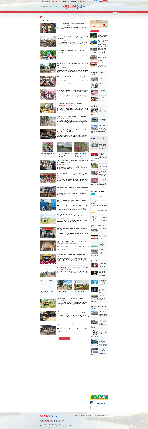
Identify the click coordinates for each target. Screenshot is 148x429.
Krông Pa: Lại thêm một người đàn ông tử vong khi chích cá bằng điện (81, 155)
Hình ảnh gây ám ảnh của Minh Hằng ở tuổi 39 (102, 290)
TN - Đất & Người (60, 300)
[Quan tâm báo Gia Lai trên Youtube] (99, 1)
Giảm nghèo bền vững (61, 93)
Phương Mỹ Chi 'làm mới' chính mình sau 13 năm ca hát (103, 282)
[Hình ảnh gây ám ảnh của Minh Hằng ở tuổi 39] (94, 289)
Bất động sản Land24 (100, 406)
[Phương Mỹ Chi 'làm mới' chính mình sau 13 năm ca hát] (94, 282)
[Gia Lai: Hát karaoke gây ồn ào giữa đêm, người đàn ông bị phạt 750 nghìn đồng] (48, 134)
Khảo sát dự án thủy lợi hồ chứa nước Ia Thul (47, 292)
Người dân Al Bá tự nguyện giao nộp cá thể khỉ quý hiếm (103, 173)
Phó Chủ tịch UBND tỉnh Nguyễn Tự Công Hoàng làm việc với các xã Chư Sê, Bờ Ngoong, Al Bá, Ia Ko (99, 157)
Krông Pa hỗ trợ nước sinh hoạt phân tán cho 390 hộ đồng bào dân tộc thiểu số (72, 201)
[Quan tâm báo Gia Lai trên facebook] (94, 1)
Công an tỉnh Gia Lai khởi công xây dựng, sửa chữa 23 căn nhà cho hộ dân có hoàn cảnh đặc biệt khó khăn (72, 91)
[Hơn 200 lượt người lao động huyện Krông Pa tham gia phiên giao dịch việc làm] (48, 165)
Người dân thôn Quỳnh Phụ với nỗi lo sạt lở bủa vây (71, 116)
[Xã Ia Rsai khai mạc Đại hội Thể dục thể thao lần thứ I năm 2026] (48, 55)
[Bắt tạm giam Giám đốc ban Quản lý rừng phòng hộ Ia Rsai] (48, 68)
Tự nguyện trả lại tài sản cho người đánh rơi (71, 23)
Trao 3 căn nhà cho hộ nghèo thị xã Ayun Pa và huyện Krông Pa (72, 229)
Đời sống (59, 40)
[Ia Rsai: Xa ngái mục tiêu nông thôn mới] (64, 285)
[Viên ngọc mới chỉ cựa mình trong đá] (94, 244)
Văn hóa (93, 12)
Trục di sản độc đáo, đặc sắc (102, 229)
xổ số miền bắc (93, 406)
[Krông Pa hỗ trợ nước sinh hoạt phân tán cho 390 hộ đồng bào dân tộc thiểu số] (48, 204)
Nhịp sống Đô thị (60, 269)
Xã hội (102, 12)
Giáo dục (73, 12)
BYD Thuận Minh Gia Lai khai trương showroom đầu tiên (98, 351)
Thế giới (49, 12)
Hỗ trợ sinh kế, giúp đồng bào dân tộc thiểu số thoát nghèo (103, 165)
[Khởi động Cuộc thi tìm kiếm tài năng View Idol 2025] (94, 237)
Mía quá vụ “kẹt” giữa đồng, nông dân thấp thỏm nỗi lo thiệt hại (72, 37)
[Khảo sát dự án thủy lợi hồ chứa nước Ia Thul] (47, 285)
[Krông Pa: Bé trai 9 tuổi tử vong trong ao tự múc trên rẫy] (48, 219)
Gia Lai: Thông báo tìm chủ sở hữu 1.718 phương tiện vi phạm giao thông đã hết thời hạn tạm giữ (99, 324)
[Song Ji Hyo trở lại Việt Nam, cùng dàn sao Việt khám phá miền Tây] (94, 297)
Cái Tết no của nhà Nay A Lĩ (65, 325)
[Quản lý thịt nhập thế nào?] (94, 92)
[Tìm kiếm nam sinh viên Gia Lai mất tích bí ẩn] (47, 147)
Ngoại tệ (93, 203)
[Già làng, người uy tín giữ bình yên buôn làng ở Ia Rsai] (48, 81)
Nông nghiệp (59, 245)
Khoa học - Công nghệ (86, 12)
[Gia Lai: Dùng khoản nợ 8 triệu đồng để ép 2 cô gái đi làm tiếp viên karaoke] (93, 42)
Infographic (81, 1)
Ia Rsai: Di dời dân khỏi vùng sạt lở (80, 292)
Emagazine (74, 1)
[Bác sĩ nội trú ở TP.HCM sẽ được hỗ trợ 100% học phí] (94, 119)
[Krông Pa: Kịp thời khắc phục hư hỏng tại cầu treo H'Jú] (48, 272)
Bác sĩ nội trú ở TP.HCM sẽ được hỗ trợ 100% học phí (103, 120)
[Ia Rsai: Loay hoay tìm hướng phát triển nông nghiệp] (48, 316)
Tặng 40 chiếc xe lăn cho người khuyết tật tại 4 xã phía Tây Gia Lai (99, 147)
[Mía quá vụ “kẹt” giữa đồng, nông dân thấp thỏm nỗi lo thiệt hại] (48, 41)
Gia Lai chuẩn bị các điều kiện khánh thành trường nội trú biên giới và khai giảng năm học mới (99, 129)
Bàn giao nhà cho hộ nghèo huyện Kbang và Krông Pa (72, 187)
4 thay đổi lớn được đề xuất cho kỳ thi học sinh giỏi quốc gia (98, 111)
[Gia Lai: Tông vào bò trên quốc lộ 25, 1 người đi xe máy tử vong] (64, 147)
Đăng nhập (105, 1)
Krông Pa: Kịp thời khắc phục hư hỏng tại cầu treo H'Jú (72, 267)
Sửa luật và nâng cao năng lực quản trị (103, 78)
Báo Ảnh (48, 1)
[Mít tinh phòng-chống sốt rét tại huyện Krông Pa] (48, 259)
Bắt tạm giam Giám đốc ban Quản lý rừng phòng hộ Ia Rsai (72, 64)
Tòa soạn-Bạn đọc (60, 25)
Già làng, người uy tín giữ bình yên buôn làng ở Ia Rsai (72, 77)
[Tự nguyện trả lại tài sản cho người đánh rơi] (48, 28)
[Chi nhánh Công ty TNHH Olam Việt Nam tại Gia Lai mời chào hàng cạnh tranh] (94, 332)
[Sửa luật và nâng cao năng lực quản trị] (94, 78)
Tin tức (58, 67)
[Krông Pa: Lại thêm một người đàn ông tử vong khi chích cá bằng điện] (81, 147)
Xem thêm (64, 338)
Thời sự (45, 12)
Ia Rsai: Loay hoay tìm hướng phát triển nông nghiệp (72, 312)
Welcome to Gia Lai (66, 1)
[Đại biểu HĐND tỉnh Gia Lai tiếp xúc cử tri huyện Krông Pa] (48, 178)
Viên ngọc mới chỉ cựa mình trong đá (102, 244)
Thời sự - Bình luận (61, 12)
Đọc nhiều (94, 31)
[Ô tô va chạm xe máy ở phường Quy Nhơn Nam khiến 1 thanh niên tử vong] (93, 35)
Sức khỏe (78, 12)
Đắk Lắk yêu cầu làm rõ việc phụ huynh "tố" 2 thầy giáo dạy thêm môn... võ (99, 252)
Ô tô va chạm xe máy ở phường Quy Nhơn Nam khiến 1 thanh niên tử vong (103, 36)
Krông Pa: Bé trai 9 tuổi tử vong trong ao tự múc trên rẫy (72, 215)
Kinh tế (68, 12)
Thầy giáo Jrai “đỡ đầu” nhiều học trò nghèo (69, 103)
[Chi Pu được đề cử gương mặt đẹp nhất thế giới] (94, 265)
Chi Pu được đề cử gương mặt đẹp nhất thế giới (102, 265)
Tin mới (104, 31)
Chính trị (54, 12)
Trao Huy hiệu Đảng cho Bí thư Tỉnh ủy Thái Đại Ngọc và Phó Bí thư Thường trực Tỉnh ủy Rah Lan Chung (98, 65)
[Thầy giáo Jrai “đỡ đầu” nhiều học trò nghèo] (48, 108)
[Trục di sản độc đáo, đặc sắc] (94, 230)
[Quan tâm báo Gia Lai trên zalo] (96, 1)
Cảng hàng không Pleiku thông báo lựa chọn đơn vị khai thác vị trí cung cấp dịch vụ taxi (99, 342)
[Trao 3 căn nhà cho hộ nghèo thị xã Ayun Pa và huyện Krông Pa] (48, 232)
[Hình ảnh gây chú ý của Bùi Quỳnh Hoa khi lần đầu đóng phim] (94, 273)
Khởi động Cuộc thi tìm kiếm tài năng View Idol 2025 (102, 237)
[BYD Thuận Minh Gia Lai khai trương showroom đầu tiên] (94, 350)
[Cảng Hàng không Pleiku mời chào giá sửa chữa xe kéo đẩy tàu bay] (94, 313)
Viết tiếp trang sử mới (102, 84)
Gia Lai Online (49, 415)
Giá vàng (93, 212)
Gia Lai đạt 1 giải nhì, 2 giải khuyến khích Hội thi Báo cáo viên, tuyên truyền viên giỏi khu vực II (99, 183)
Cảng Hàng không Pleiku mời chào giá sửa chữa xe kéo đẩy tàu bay (99, 314)
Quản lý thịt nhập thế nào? (102, 91)
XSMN (106, 406)
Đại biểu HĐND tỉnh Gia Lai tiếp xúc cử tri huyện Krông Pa (73, 174)
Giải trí (98, 12)
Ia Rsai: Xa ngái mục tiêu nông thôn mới (63, 292)
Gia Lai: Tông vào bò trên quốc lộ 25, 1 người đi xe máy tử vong (64, 155)
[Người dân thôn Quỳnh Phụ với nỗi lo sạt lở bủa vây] (48, 121)
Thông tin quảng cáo (99, 308)
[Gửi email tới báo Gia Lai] (101, 1)
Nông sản (93, 194)
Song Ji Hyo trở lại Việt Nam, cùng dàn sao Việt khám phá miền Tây (98, 298)
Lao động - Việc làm (61, 164)
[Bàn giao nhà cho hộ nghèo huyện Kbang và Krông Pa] (48, 191)
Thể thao (107, 12)
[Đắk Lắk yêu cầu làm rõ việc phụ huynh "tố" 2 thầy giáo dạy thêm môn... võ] (94, 251)
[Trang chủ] (41, 12)
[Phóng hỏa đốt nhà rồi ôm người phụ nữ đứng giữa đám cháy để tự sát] (93, 57)
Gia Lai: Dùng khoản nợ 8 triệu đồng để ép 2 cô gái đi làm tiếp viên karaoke (103, 42)
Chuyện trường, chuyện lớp (62, 105)
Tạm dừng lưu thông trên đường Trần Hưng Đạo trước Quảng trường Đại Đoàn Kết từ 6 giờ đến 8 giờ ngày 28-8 (99, 50)
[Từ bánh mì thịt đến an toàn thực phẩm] (94, 99)
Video (43, 1)
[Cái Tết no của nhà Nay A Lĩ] (48, 329)
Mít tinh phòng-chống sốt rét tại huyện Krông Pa (71, 254)
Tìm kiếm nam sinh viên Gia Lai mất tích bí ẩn (47, 154)
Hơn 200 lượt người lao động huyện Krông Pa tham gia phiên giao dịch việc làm (72, 161)
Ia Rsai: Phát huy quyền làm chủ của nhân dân (70, 298)
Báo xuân (59, 326)
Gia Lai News (115, 12)
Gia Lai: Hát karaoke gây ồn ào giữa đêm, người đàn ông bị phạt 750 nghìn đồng (72, 130)
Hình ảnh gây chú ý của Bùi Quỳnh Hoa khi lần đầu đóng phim (98, 274)
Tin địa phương (98, 138)
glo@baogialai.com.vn (47, 421)
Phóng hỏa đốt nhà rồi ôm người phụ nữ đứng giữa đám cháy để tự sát (103, 58)
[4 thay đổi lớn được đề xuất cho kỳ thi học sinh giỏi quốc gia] (94, 110)
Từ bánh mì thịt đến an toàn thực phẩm (102, 99)
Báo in (53, 1)
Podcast (58, 1)
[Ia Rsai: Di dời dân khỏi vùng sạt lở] (81, 285)
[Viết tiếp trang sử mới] (94, 85)
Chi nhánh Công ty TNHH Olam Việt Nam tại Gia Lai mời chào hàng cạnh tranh (99, 333)
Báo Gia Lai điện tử (74, 6)
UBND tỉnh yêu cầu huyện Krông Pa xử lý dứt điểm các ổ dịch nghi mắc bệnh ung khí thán (72, 242)
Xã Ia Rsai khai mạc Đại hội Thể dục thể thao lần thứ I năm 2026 (73, 51)
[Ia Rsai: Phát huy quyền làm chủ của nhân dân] (48, 303)
